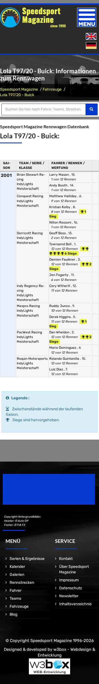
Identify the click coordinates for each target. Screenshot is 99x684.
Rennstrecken (22, 582)
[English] (92, 36)
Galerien (17, 574)
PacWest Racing (29, 332)
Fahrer (15, 590)
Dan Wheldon (59, 332)
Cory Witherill (60, 286)
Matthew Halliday (63, 196)
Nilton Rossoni (60, 222)
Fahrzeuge (52, 89)
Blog (13, 614)
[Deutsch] (92, 45)
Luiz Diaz (56, 369)
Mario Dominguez (63, 348)
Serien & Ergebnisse (27, 558)
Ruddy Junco (60, 306)
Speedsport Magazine (19, 89)
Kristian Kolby (60, 207)
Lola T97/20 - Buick (17, 95)
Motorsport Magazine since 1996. (34, 493)
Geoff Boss (58, 233)
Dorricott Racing (30, 233)
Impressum (69, 580)
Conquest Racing (30, 196)
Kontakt (66, 558)
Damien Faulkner (62, 259)
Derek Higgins (60, 317)
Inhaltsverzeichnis (75, 604)
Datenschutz (70, 588)
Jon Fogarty (59, 275)
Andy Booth (58, 185)
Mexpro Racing (28, 306)
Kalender (17, 566)
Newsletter (68, 596)
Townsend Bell (60, 244)
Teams (15, 598)
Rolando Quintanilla (64, 359)
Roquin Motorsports (32, 359)
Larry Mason (59, 175)
